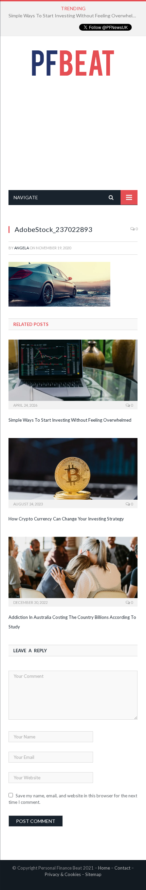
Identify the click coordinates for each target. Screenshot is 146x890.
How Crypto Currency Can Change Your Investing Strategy (71, 15)
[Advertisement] (73, 133)
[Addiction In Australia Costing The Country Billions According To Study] (73, 571)
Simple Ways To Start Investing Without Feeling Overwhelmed (69, 420)
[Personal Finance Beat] (73, 61)
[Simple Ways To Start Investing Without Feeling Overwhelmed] (73, 374)
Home (104, 868)
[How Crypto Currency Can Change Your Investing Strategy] (73, 472)
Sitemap (93, 874)
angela (21, 248)
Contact (122, 868)
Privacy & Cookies (63, 874)
